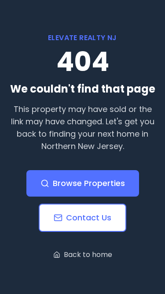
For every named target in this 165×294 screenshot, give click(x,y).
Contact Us (88, 217)
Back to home (88, 254)
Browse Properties (89, 183)
